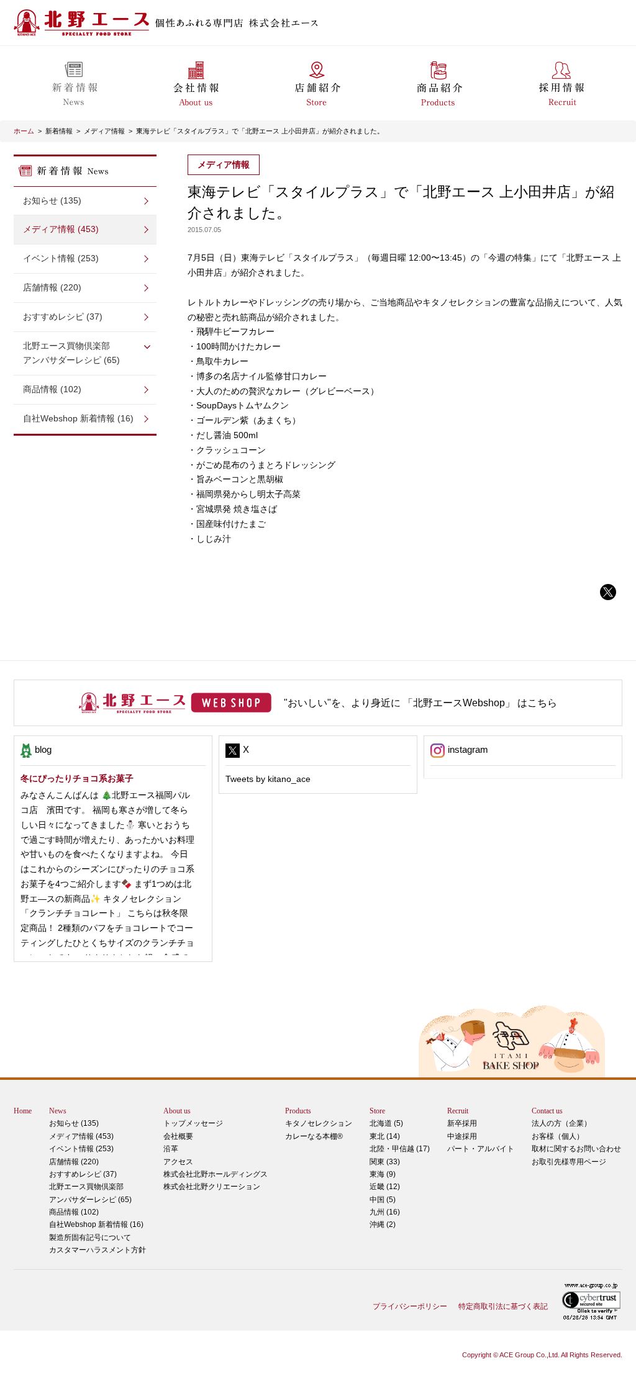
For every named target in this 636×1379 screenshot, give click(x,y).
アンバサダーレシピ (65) (71, 353)
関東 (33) (385, 1161)
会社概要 (178, 1136)
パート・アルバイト (480, 1148)
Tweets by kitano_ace (268, 779)
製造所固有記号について (90, 1237)
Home (23, 1111)
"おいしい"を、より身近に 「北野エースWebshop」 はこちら (420, 703)
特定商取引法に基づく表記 (503, 1306)
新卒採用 (462, 1123)
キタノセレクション (318, 1123)
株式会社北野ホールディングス (215, 1174)
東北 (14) (385, 1136)
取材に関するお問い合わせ (576, 1148)
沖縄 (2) (383, 1224)
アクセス (178, 1161)
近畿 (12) (385, 1186)
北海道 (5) (386, 1123)
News (57, 1111)
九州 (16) (385, 1212)
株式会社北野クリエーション (211, 1186)
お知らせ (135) (52, 200)
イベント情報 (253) (61, 258)
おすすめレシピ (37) (62, 316)
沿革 (170, 1148)
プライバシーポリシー (410, 1306)
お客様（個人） (558, 1136)
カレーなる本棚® (314, 1136)
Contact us (547, 1111)
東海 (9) (383, 1174)
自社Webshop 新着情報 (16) (78, 418)
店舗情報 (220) (52, 287)
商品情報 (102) (52, 389)
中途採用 (462, 1136)
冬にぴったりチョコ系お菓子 (77, 778)
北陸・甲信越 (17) (400, 1148)
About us (177, 1111)
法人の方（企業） (561, 1123)
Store (377, 1111)
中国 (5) (383, 1199)
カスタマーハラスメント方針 (97, 1250)
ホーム (24, 131)
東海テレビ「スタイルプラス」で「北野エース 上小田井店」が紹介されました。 (260, 131)
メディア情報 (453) (61, 229)
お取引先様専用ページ (569, 1161)
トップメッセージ (193, 1123)
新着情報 (59, 131)
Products (298, 1111)
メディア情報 (104, 131)
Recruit (457, 1111)
